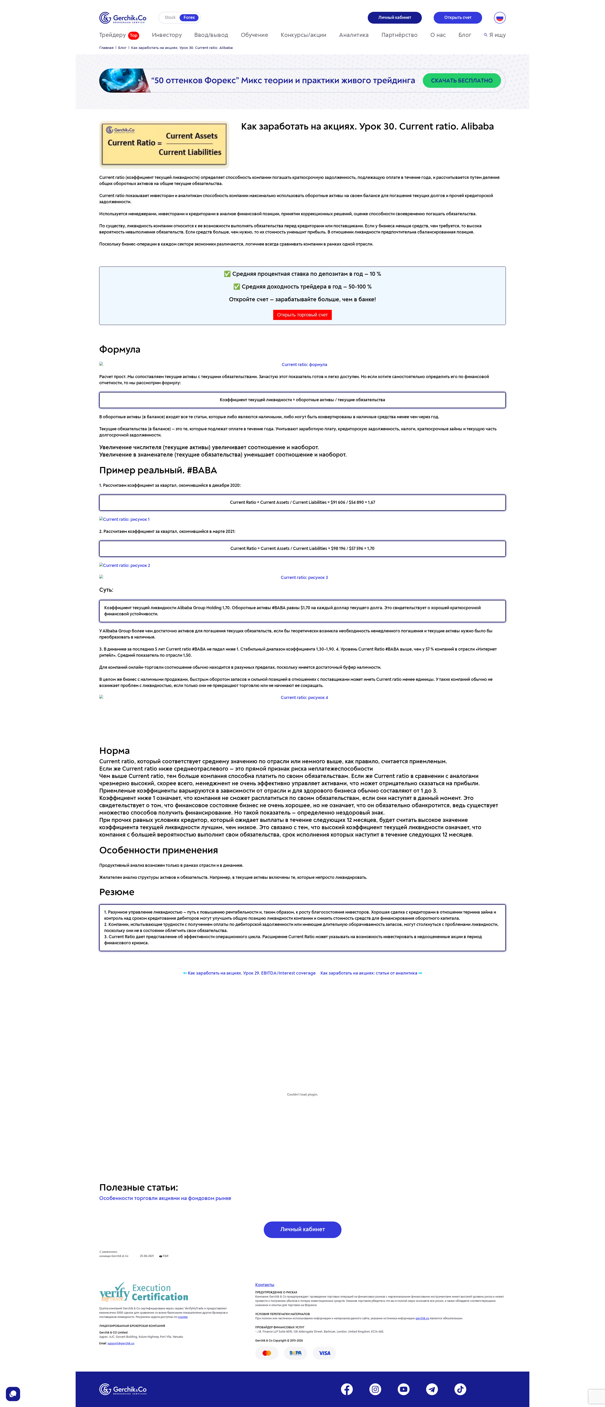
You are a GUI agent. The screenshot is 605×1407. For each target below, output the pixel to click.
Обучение (254, 35)
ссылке (183, 1317)
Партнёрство (399, 35)
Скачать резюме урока (302, 999)
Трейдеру (112, 35)
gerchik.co (422, 1318)
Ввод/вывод (211, 35)
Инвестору (167, 35)
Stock (170, 18)
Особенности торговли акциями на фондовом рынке (165, 1198)
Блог (464, 35)
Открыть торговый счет (302, 314)
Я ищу (497, 35)
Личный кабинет (302, 1230)
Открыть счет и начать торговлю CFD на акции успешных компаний (302, 723)
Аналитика (354, 35)
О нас (438, 35)
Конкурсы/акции (304, 35)
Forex (189, 18)
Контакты (264, 1285)
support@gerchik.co (121, 1343)
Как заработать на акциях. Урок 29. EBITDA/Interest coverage (252, 973)
